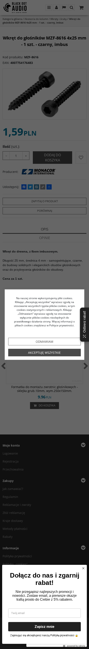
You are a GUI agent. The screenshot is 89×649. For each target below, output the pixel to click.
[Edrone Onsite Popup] (44, 324)
